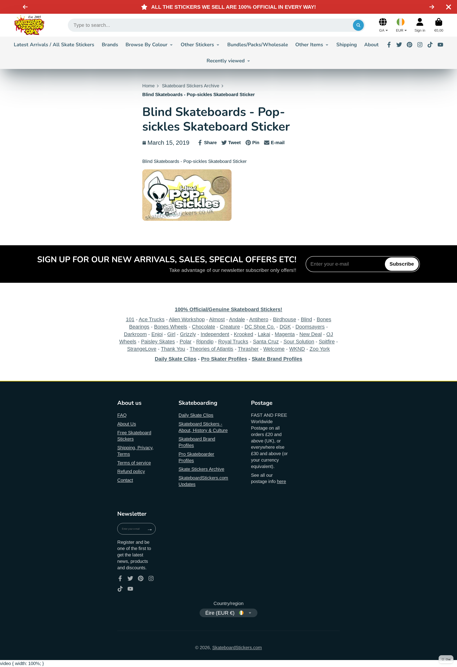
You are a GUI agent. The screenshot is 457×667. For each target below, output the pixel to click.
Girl (171, 334)
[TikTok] (430, 45)
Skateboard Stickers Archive (190, 85)
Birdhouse (284, 319)
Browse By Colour (146, 44)
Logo (29, 25)
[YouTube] (440, 45)
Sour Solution (298, 341)
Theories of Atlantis (211, 349)
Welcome (274, 349)
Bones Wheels (170, 327)
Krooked (243, 334)
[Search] (358, 25)
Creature (230, 327)
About (371, 44)
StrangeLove (141, 349)
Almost (217, 319)
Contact (125, 480)
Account (420, 25)
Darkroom (135, 334)
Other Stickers (197, 44)
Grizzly (188, 334)
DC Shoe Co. (260, 327)
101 (130, 319)
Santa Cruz (266, 341)
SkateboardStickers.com (237, 647)
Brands (110, 44)
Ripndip (205, 341)
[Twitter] (399, 45)
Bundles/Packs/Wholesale (257, 44)
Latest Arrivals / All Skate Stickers (54, 44)
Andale (237, 319)
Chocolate (203, 327)
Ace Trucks (152, 319)
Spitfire (327, 341)
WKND (297, 349)
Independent (215, 334)
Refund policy (131, 471)
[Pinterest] (409, 45)
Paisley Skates (158, 341)
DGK (285, 327)
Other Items (309, 44)
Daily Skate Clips (196, 415)
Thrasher (248, 349)
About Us (126, 423)
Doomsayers (310, 327)
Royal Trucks (233, 341)
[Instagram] (420, 45)
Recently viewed (226, 60)
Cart (438, 25)
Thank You (173, 349)
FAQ (122, 415)
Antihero (258, 319)
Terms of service (134, 462)
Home (148, 85)
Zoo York (320, 349)
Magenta (285, 334)
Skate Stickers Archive (201, 469)
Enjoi (157, 334)
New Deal (310, 334)
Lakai (264, 334)
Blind (306, 319)
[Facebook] (389, 45)
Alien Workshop (187, 319)
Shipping (346, 44)
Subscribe (402, 264)
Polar (186, 341)
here (281, 481)
